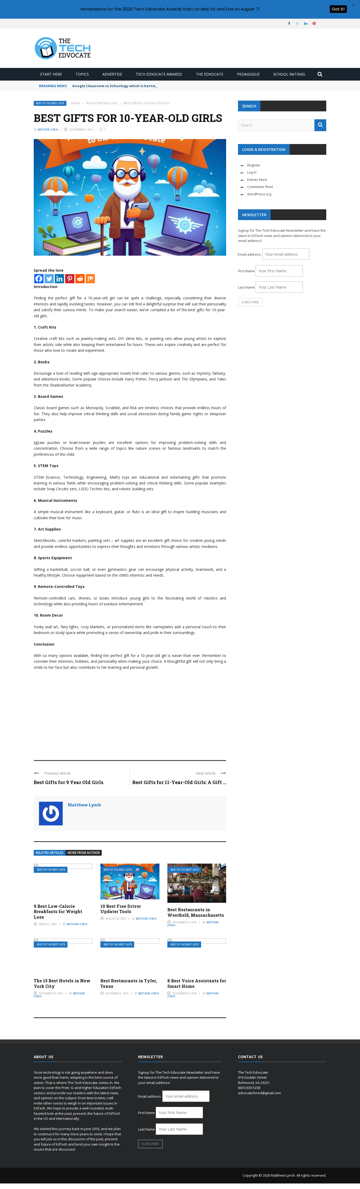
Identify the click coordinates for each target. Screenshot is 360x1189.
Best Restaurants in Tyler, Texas (128, 983)
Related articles (50, 852)
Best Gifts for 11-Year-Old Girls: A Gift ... (179, 782)
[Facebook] (38, 278)
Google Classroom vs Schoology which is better (114, 85)
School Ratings (289, 74)
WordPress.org (259, 194)
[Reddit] (80, 278)
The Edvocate (209, 74)
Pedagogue (248, 74)
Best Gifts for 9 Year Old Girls (68, 782)
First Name (246, 271)
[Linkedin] (59, 278)
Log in (251, 172)
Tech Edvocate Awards (159, 74)
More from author (84, 852)
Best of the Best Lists (50, 103)
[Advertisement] (130, 713)
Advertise (112, 74)
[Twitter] (49, 278)
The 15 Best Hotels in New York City (62, 983)
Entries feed (257, 179)
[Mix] (90, 278)
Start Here (51, 74)
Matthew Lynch (48, 129)
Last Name (246, 287)
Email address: (250, 254)
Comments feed (260, 186)
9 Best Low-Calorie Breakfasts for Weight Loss (58, 911)
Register (253, 165)
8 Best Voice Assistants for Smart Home (196, 983)
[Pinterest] (69, 278)
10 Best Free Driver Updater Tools (120, 908)
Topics (82, 74)
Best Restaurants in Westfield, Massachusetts (195, 912)
